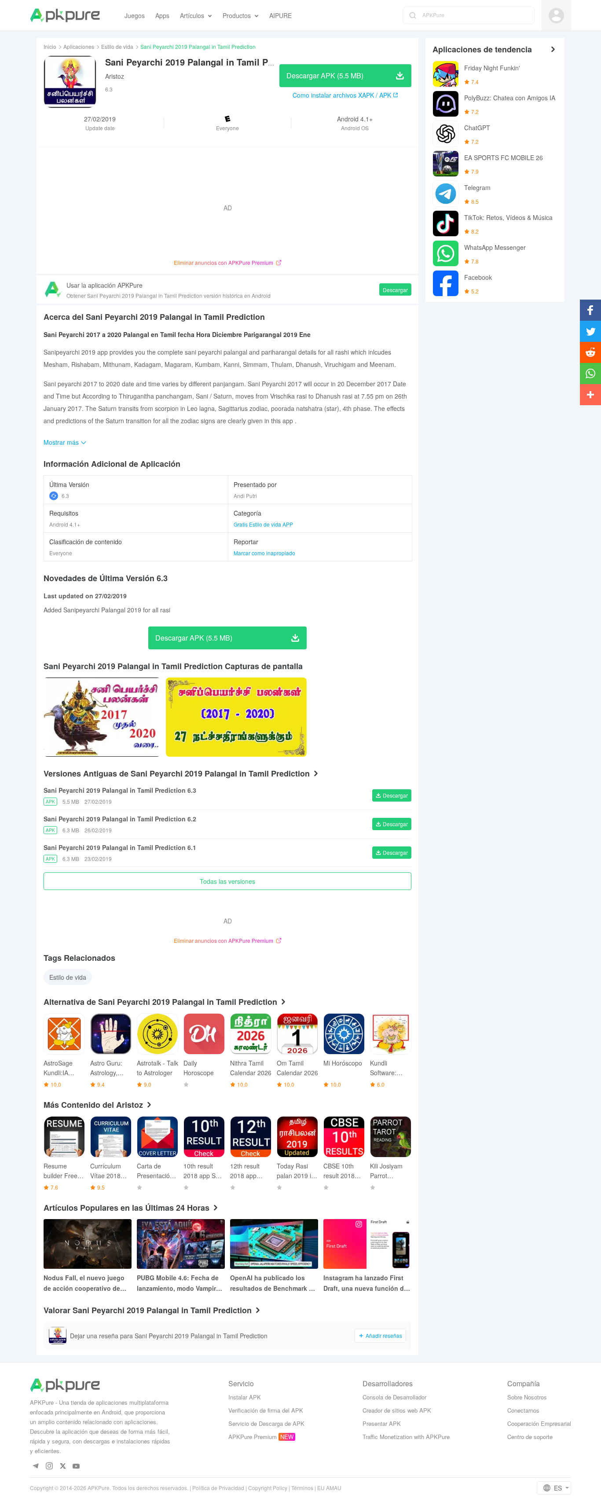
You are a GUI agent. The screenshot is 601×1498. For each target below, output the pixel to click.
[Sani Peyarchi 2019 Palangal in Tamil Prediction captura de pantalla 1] (236, 717)
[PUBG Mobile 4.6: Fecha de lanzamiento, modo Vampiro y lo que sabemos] (181, 1244)
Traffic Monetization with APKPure (406, 1436)
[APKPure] (65, 15)
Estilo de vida (117, 46)
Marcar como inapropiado (264, 553)
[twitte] (62, 1466)
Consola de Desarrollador (394, 1397)
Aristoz (114, 76)
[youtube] (76, 1466)
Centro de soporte (530, 1436)
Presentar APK (382, 1423)
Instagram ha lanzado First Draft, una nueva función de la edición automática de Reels (365, 1283)
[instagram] (49, 1466)
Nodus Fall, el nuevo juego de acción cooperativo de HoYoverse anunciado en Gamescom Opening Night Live (84, 1283)
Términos (302, 1487)
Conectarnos (523, 1410)
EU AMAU (329, 1487)
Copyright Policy (267, 1487)
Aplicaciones (78, 46)
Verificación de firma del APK (265, 1410)
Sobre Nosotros (527, 1397)
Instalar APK (244, 1397)
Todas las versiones (227, 881)
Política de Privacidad (218, 1487)
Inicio (50, 46)
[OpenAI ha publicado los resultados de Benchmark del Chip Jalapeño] (274, 1244)
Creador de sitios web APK (397, 1410)
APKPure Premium (252, 1436)
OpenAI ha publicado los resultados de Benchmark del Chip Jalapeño (274, 1283)
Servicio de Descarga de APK (266, 1423)
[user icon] (556, 15)
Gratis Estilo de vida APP (263, 524)
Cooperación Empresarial (539, 1423)
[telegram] (35, 1466)
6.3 (65, 495)
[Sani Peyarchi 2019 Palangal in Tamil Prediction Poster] (102, 717)
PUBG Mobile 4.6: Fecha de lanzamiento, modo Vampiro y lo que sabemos (178, 1283)
